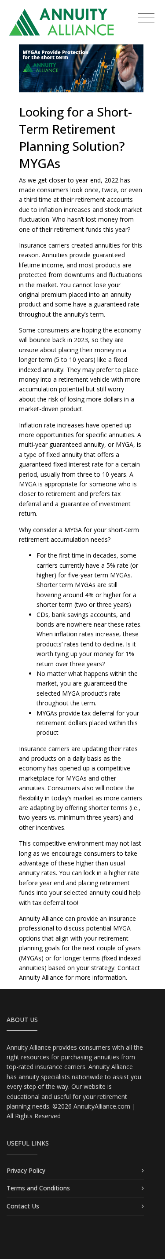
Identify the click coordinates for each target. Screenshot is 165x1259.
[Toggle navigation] (146, 18)
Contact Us (23, 1206)
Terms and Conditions (38, 1188)
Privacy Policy (26, 1170)
